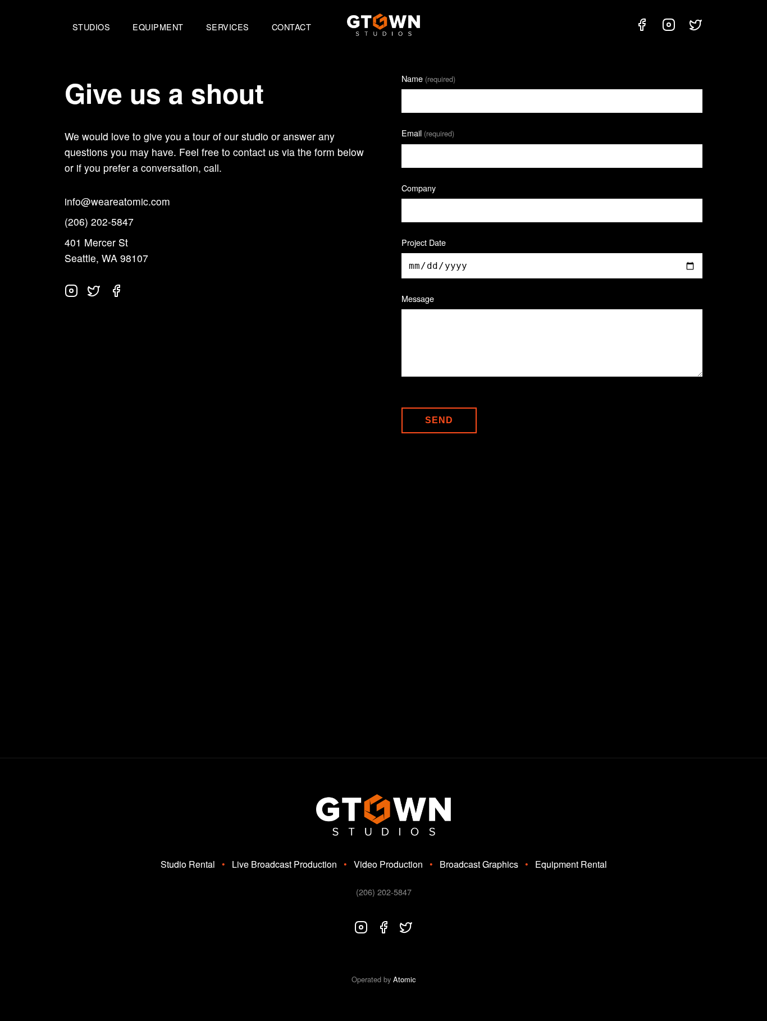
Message (417, 298)
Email (427, 133)
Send (439, 420)
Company (418, 188)
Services (227, 27)
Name (428, 78)
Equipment (158, 27)
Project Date (423, 242)
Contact (292, 27)
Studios (91, 27)
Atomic (404, 979)
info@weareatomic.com (117, 201)
